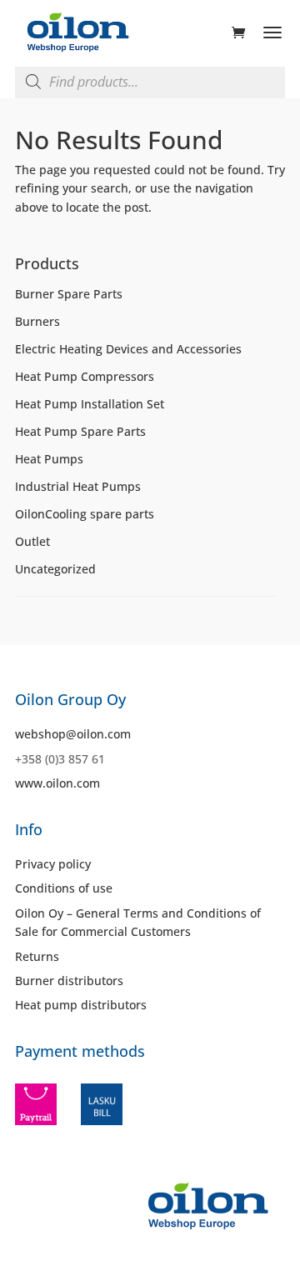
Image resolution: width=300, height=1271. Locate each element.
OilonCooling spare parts (84, 514)
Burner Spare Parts (68, 294)
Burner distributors (69, 980)
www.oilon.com (57, 783)
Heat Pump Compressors (84, 376)
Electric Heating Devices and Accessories (128, 349)
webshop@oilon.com (73, 734)
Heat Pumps (49, 459)
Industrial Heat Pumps (78, 486)
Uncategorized (55, 569)
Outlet (32, 541)
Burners (37, 321)
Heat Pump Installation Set (89, 404)
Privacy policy (53, 864)
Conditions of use (63, 888)
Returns (37, 956)
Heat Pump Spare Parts (80, 431)
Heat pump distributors (81, 1005)
